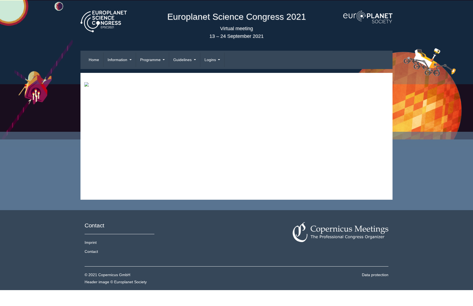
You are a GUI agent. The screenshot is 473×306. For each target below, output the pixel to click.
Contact (91, 251)
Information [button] (118, 60)
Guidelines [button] (183, 60)
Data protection (375, 275)
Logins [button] (210, 60)
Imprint (91, 242)
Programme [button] (151, 60)
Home (94, 60)
